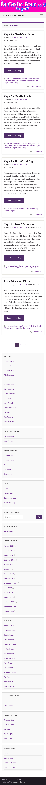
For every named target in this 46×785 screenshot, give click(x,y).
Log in (6, 489)
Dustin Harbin (26, 144)
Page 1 (12, 211)
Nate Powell (8, 403)
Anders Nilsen (9, 361)
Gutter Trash (9, 460)
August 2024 (9, 546)
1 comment (37, 272)
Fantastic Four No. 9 (20, 37)
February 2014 (9, 550)
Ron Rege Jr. (8, 417)
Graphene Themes (19, 782)
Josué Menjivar (18, 268)
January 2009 (9, 597)
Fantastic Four (15, 79)
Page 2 (6, 83)
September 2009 (10, 583)
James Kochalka (10, 380)
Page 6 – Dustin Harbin (18, 96)
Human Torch (27, 79)
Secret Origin (9, 531)
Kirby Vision (8, 465)
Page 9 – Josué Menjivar (19, 224)
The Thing (14, 83)
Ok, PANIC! (8, 469)
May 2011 (7, 569)
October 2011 (9, 560)
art (12, 37)
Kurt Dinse (8, 398)
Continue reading (14, 71)
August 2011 (9, 564)
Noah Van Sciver (33, 81)
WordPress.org (9, 503)
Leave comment (36, 86)
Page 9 (33, 268)
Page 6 (14, 148)
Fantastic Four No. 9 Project (13, 15)
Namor (6, 211)
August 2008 (9, 611)
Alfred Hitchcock (13, 144)
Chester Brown (9, 366)
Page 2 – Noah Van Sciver (20, 34)
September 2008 (10, 606)
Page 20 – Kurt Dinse (17, 281)
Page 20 (18, 328)
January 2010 (9, 578)
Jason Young (8, 441)
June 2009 (8, 588)
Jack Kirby (11, 81)
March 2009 (8, 592)
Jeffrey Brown (9, 384)
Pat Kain (7, 412)
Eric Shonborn (9, 375)
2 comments (37, 151)
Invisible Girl (24, 146)
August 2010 (9, 574)
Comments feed (10, 498)
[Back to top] (40, 779)
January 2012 (9, 555)
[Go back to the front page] (23, 6)
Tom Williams (9, 422)
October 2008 (9, 602)
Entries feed (8, 493)
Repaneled (8, 474)
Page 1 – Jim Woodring (18, 161)
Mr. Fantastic (21, 81)
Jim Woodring (32, 209)
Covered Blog (9, 455)
